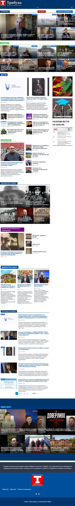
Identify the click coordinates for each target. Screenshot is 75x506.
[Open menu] (37, 7)
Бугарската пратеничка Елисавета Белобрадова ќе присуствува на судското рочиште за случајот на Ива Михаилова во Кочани (33, 365)
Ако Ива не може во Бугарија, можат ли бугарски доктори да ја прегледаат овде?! (12, 164)
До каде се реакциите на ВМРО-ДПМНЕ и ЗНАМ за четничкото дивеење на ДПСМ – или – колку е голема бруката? (33, 333)
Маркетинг (13, 489)
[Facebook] (36, 494)
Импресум (5, 489)
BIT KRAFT (48, 501)
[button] (2, 27)
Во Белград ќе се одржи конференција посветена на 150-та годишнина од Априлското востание (33, 380)
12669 (34, 393)
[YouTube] (39, 494)
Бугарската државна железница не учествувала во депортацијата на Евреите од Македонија (12, 253)
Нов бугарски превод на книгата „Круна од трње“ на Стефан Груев (36, 98)
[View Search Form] (72, 7)
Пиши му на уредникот (24, 489)
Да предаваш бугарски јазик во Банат (41, 285)
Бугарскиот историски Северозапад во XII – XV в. (24, 286)
